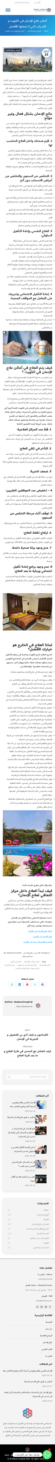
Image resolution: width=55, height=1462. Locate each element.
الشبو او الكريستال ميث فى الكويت (37, 942)
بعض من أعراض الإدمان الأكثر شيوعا (23, 1179)
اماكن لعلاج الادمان (44, 965)
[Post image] (41, 1104)
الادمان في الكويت (15, 961)
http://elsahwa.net (24, 1006)
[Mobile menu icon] (8, 10)
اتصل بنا (49, 1356)
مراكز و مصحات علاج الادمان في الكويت (28, 968)
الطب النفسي (46, 1349)
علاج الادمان (47, 1342)
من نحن (48, 1329)
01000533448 (21, 2)
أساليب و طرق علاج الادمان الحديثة (21, 1117)
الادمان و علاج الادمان (13, 50)
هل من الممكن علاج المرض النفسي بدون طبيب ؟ (23, 1164)
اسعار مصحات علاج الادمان (31, 961)
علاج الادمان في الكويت (42, 936)
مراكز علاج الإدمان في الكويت (40, 931)
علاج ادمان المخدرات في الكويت (27, 965)
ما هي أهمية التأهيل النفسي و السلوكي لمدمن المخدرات (23, 1149)
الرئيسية (49, 1322)
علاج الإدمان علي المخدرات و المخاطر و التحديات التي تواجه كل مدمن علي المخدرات (21, 1132)
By (12, 953)
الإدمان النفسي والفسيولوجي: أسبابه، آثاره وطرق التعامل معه (22, 1104)
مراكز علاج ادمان (10, 965)
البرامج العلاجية (46, 1335)
